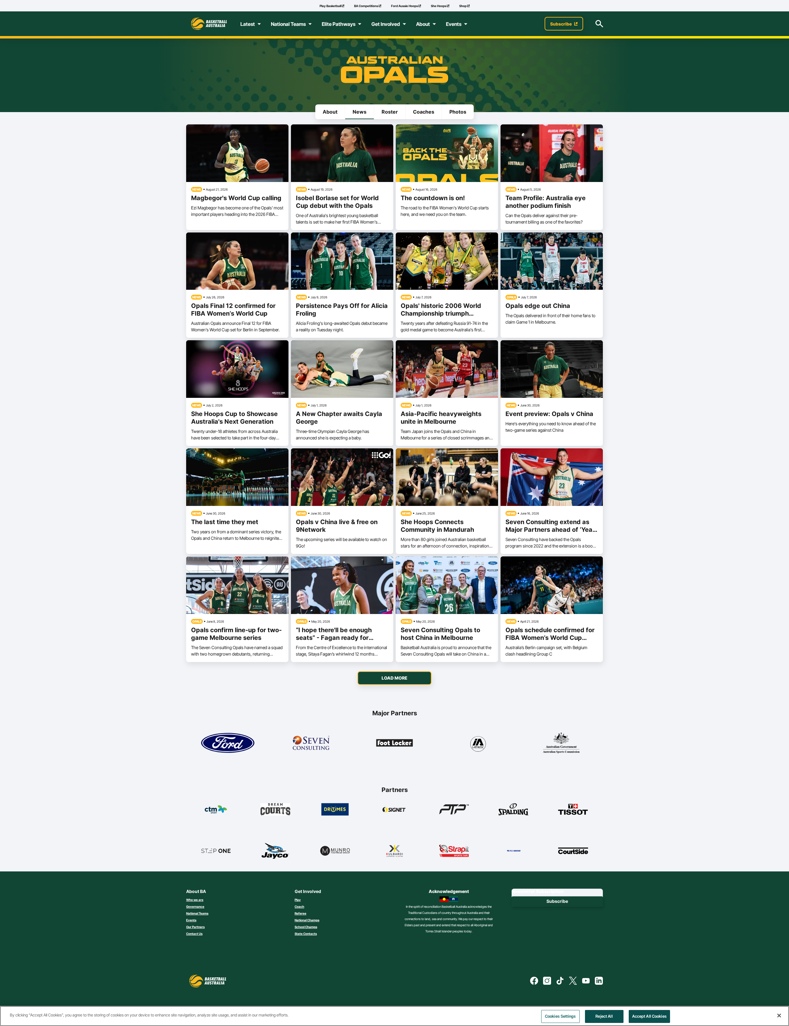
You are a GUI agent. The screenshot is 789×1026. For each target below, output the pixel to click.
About (330, 112)
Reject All (603, 1016)
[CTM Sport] (216, 809)
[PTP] (454, 809)
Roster (390, 112)
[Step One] (216, 850)
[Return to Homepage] (209, 23)
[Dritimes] (335, 809)
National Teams (197, 913)
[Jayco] (275, 850)
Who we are (194, 900)
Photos (457, 112)
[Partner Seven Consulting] (311, 743)
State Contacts (306, 933)
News (359, 112)
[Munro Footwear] (335, 850)
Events (191, 920)
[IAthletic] (477, 743)
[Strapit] (454, 850)
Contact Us (194, 933)
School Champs (306, 927)
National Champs (307, 920)
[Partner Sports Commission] (561, 743)
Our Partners (195, 927)
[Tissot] (573, 809)
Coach (299, 906)
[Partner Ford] (227, 743)
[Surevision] (514, 850)
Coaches (423, 112)
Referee (300, 913)
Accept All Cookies (649, 1016)
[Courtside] (573, 850)
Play (298, 900)
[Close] (779, 1015)
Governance (195, 906)
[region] (394, 1016)
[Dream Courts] (275, 809)
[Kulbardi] (395, 850)
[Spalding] (514, 809)
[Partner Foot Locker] (394, 743)
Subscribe (557, 901)
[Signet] (395, 809)
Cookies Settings (560, 1016)
